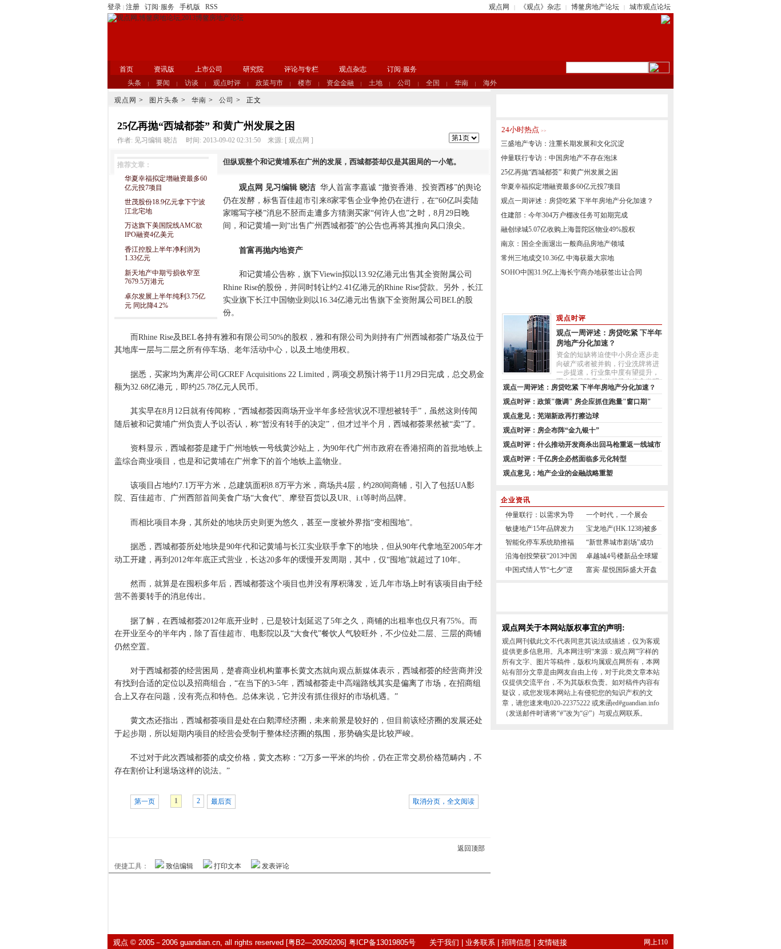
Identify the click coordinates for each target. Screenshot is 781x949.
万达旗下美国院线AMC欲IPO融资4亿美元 (163, 230)
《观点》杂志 (540, 7)
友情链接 (552, 942)
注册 (133, 7)
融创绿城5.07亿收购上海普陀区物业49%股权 (568, 229)
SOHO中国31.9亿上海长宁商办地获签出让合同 (571, 272)
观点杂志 (352, 69)
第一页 (144, 801)
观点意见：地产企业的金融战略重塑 (558, 473)
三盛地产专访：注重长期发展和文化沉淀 (562, 144)
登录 (114, 7)
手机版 (190, 7)
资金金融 (340, 83)
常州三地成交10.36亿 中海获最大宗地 (557, 258)
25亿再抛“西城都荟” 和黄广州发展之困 (559, 172)
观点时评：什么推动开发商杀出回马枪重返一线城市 (582, 444)
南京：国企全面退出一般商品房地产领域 (562, 244)
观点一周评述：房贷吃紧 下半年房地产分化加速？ (577, 201)
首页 (126, 69)
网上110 (656, 942)
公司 (404, 83)
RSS (211, 7)
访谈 (191, 83)
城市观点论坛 (650, 7)
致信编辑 (179, 866)
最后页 (221, 801)
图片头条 (164, 100)
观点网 (499, 7)
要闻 (163, 83)
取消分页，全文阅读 (444, 801)
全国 (433, 83)
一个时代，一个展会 (617, 515)
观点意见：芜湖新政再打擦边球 (551, 416)
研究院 (253, 69)
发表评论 (275, 866)
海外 (490, 83)
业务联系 (480, 942)
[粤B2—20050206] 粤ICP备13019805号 (351, 942)
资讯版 (164, 69)
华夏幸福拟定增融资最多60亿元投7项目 (561, 186)
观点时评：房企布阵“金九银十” (551, 430)
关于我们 (444, 942)
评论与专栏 (301, 69)
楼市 (305, 83)
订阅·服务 (159, 7)
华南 (461, 83)
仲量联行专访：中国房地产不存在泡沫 (559, 158)
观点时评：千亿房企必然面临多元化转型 (565, 459)
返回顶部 (471, 848)
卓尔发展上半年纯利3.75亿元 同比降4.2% (165, 300)
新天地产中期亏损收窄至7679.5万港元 (162, 277)
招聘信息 (516, 942)
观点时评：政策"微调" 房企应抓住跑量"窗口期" (577, 402)
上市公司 (208, 69)
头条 (134, 83)
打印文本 (227, 866)
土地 (375, 83)
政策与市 (269, 83)
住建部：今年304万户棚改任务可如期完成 (564, 215)
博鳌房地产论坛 (595, 7)
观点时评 (227, 83)
